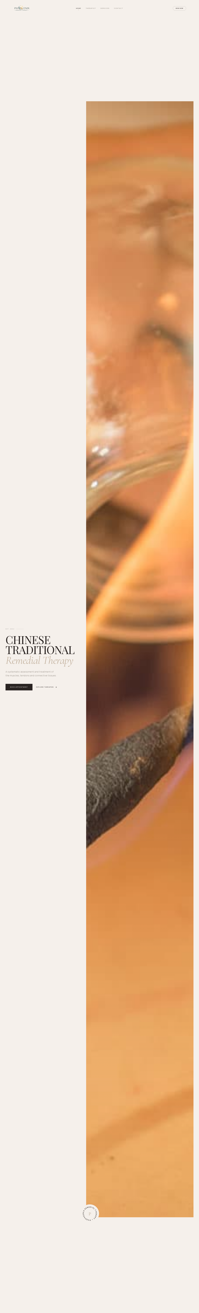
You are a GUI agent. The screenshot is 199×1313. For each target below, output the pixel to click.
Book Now (179, 8)
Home (78, 8)
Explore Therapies (45, 687)
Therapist (91, 8)
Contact (118, 8)
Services (105, 8)
